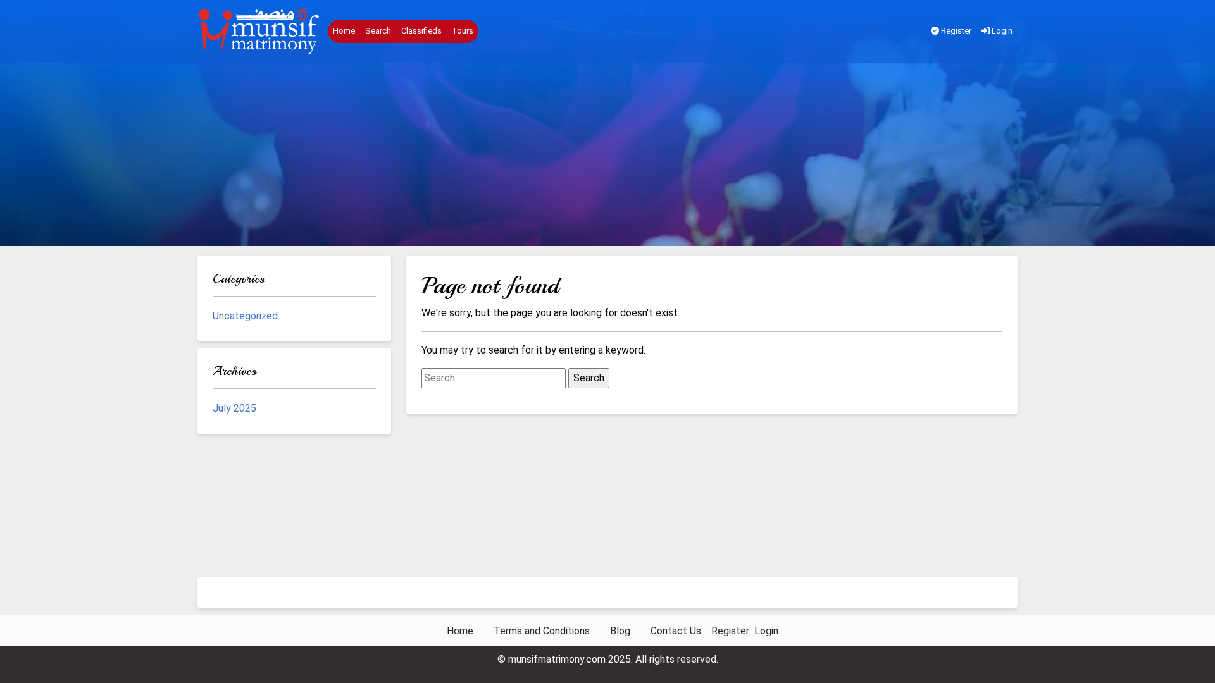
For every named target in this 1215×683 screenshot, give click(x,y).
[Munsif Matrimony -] (260, 32)
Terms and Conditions (542, 631)
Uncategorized (245, 316)
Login (1001, 30)
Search (378, 30)
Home (344, 30)
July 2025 (234, 408)
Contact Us (676, 631)
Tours (462, 30)
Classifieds (421, 30)
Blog (620, 631)
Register (955, 30)
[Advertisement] (607, 157)
